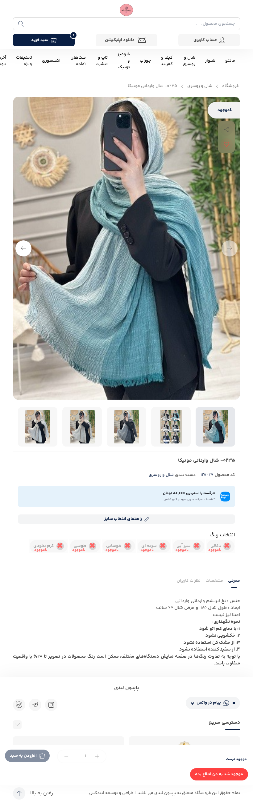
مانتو (230, 61)
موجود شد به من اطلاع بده (219, 774)
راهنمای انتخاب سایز (123, 519)
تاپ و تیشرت (102, 61)
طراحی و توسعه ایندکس (111, 793)
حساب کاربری (205, 40)
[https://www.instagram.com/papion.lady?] (51, 705)
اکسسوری (51, 61)
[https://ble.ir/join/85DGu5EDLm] (19, 705)
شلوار (210, 61)
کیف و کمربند (167, 61)
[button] (23, 248)
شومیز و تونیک (124, 61)
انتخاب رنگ (222, 535)
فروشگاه (230, 86)
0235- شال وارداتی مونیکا (152, 86)
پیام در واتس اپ (206, 702)
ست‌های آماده (78, 61)
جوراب (145, 61)
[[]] (35, 705)
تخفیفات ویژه (24, 61)
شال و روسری (189, 61)
